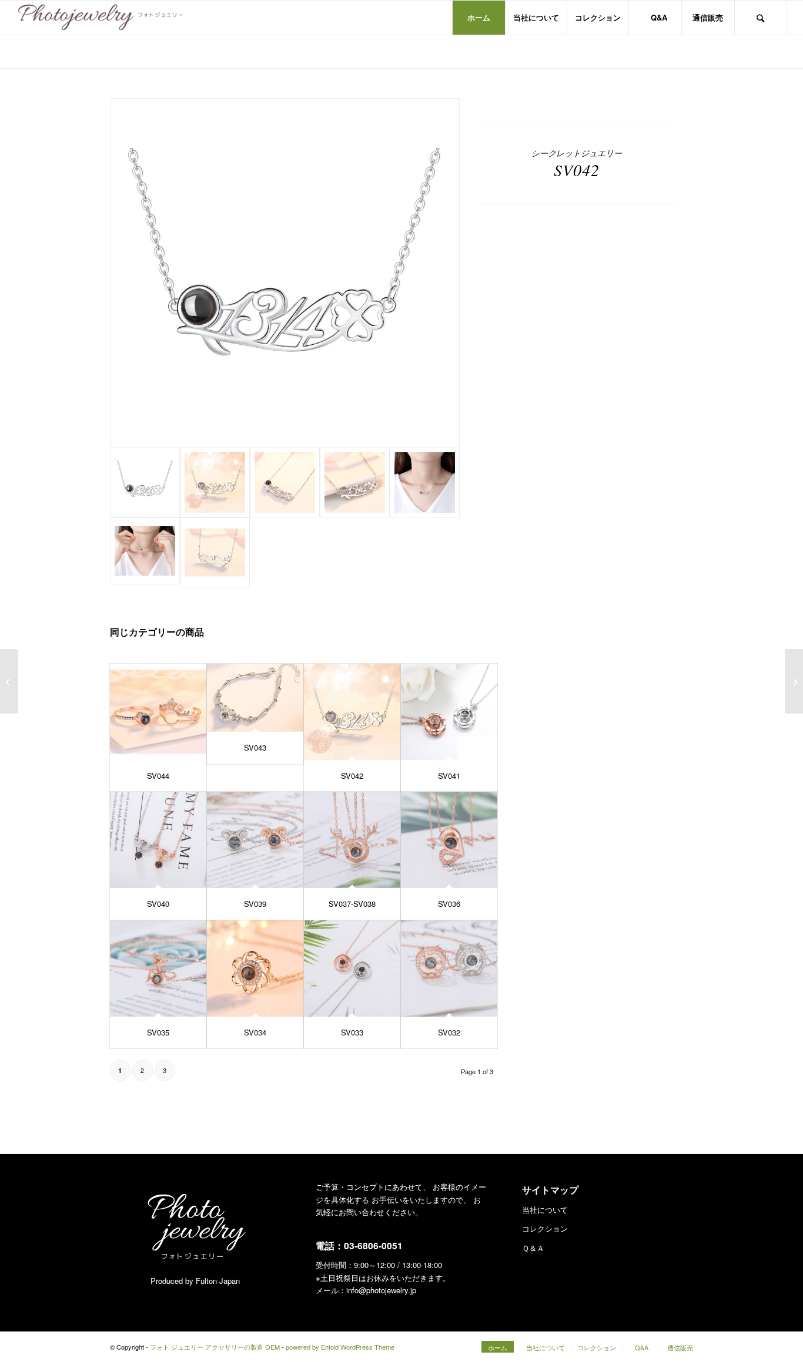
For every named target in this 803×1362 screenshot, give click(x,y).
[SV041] (449, 712)
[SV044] (158, 712)
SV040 (158, 903)
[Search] (760, 18)
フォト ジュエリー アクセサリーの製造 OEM (215, 1346)
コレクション (545, 1228)
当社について (545, 1209)
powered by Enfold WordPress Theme (340, 1346)
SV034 (255, 1032)
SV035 (158, 1032)
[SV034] (255, 968)
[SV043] (255, 698)
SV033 (352, 1032)
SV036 (449, 903)
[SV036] (449, 840)
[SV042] (352, 712)
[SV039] (255, 840)
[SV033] (352, 968)
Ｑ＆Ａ (533, 1247)
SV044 (158, 775)
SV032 (449, 1032)
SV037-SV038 (352, 903)
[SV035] (158, 968)
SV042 (352, 775)
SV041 (449, 775)
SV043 (255, 747)
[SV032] (449, 968)
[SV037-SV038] (352, 840)
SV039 (255, 903)
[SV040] (158, 840)
